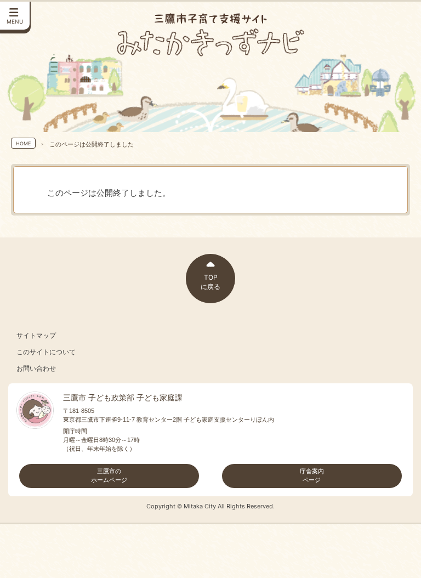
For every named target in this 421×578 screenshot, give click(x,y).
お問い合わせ (36, 368)
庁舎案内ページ (312, 475)
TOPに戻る (210, 282)
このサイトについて (46, 352)
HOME (23, 143)
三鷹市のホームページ (109, 475)
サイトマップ (36, 335)
